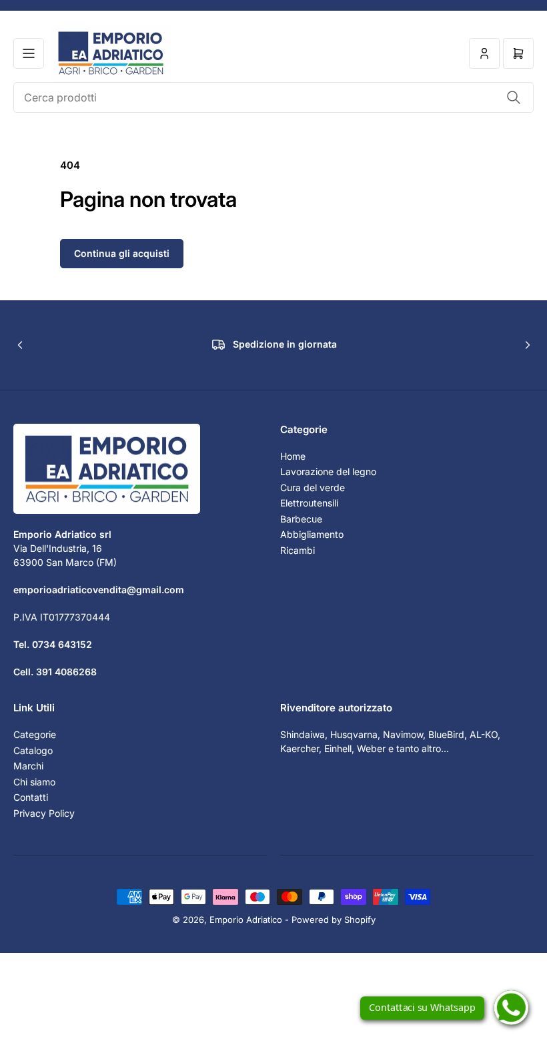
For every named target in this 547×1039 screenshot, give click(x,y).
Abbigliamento (312, 534)
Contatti (30, 797)
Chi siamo (34, 781)
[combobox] (273, 97)
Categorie (34, 734)
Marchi (28, 765)
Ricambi (297, 550)
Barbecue (301, 519)
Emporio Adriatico (245, 919)
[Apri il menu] (28, 53)
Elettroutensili (309, 502)
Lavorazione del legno (328, 471)
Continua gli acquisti (121, 253)
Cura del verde (312, 487)
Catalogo (33, 750)
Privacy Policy (44, 813)
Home (293, 456)
